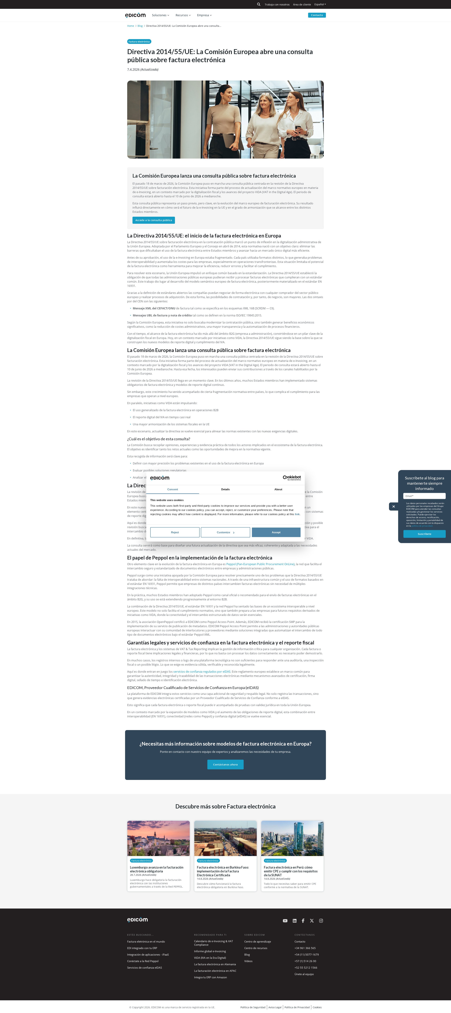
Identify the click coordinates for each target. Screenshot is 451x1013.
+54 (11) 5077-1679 (307, 954)
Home (130, 25)
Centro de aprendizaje (257, 941)
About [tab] (278, 489)
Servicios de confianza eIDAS (144, 967)
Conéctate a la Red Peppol (143, 961)
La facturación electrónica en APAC (215, 970)
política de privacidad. (422, 525)
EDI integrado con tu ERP (142, 948)
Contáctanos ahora (225, 764)
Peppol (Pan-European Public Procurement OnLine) (260, 564)
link (297, 513)
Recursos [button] (182, 15)
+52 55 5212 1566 (306, 967)
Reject (175, 532)
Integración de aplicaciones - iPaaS (148, 954)
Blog (140, 25)
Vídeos (248, 961)
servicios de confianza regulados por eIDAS (201, 672)
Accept (276, 532)
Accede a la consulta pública (153, 220)
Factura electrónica (139, 41)
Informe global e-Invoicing (210, 951)
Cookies (317, 1007)
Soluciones (159, 15)
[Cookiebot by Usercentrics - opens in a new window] (285, 478)
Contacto (317, 15)
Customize (223, 532)
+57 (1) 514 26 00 (305, 961)
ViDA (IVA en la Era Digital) (210, 957)
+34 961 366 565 (305, 948)
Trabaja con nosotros (277, 4)
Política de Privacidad (297, 1007)
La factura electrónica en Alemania (215, 964)
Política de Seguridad (252, 1007)
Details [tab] (225, 489)
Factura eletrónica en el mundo (146, 941)
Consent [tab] (172, 489)
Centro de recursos (255, 948)
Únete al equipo (304, 974)
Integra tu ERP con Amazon (210, 977)
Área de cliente (302, 4)
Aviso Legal (275, 1007)
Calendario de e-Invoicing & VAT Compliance (213, 942)
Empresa (203, 15)
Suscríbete (424, 534)
